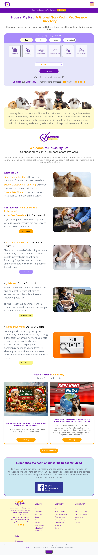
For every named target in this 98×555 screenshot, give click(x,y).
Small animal (70, 40)
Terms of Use (60, 517)
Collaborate (26, 272)
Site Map (58, 525)
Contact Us (19, 541)
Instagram (79, 517)
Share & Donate (26, 363)
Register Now (26, 231)
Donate (57, 528)
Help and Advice (61, 514)
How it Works (60, 511)
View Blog (26, 440)
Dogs (37, 517)
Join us (61, 10)
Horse (55, 40)
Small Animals (40, 525)
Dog (26, 40)
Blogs (77, 509)
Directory (38, 511)
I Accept (49, 552)
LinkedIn (78, 523)
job (65, 82)
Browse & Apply (26, 315)
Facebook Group (81, 511)
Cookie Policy (60, 523)
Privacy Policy (60, 520)
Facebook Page (81, 514)
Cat (41, 40)
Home (37, 509)
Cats (36, 520)
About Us (58, 509)
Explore (17, 82)
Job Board (38, 514)
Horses (37, 523)
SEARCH (49, 71)
